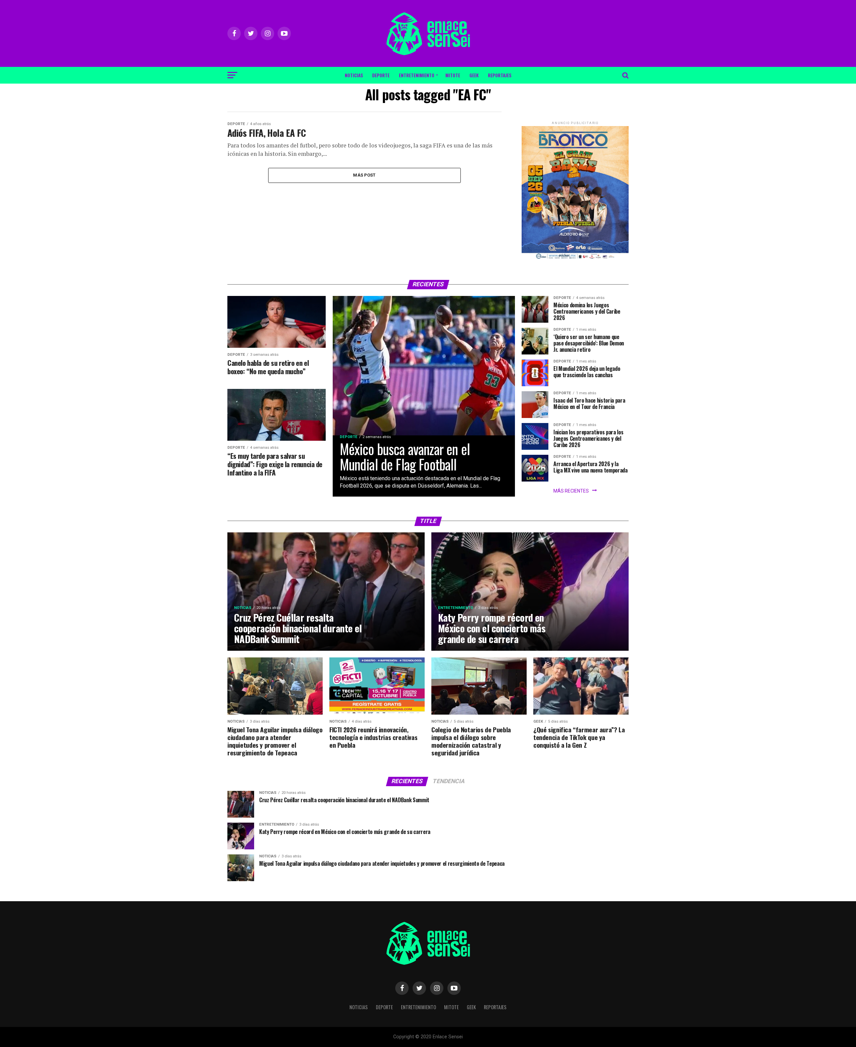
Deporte (381, 75)
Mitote (452, 75)
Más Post (364, 175)
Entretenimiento (416, 75)
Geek (473, 75)
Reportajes (499, 75)
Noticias (354, 75)
